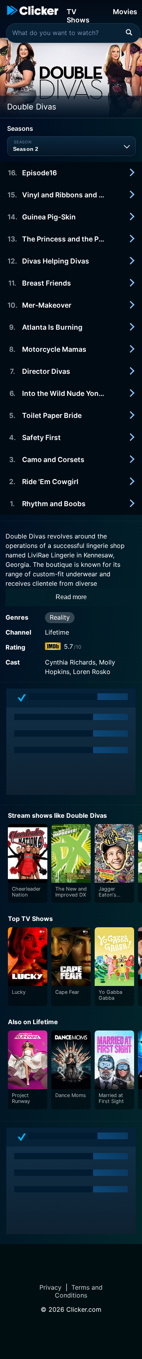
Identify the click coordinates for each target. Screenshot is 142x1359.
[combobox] (73, 33)
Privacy (50, 1287)
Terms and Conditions (79, 1291)
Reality (60, 617)
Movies (125, 11)
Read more (71, 597)
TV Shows (78, 15)
